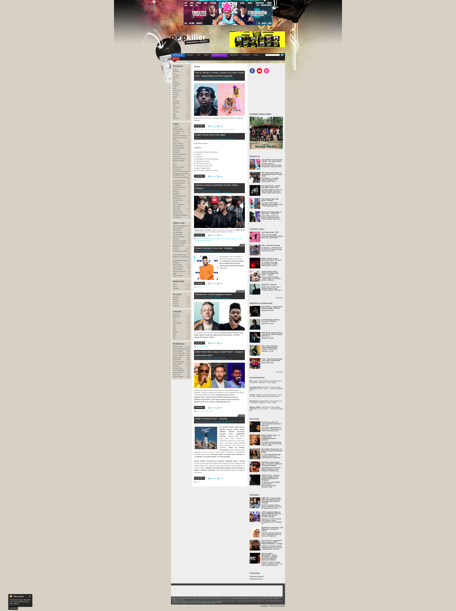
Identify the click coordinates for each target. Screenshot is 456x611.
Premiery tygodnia (179, 183)
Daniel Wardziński (179, 353)
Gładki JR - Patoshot (269, 285)
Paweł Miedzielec (178, 362)
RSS (280, 62)
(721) (188, 370)
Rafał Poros (176, 374)
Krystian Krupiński (179, 355)
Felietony (176, 71)
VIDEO (256, 55)
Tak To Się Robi (178, 200)
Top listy (175, 112)
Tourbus (175, 202)
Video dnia (176, 209)
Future (206, 411)
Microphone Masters (179, 241)
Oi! (174, 163)
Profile (175, 97)
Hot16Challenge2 (178, 148)
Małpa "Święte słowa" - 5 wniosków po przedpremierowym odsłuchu (270, 437)
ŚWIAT (206, 55)
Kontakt (263, 62)
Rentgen (175, 191)
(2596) (188, 353)
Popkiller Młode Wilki (179, 260)
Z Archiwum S (177, 217)
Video (175, 116)
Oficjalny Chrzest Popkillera (178, 246)
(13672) (187, 346)
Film (174, 73)
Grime (175, 321)
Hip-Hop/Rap (177, 323)
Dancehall (176, 314)
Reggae (175, 331)
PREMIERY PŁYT (219, 55)
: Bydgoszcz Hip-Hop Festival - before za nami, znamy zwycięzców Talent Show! (266, 395)
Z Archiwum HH (178, 213)
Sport (174, 105)
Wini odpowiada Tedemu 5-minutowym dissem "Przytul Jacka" (271, 174)
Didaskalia (176, 133)
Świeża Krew (177, 198)
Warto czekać (177, 211)
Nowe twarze (177, 90)
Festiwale (176, 297)
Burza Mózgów (178, 228)
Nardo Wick (208, 129)
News (175, 88)
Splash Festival (178, 267)
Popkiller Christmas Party (181, 257)
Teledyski (176, 288)
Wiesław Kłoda (178, 368)
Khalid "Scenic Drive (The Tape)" (210, 135)
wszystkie (279, 298)
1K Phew (227, 129)
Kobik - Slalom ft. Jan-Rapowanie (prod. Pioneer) (271, 259)
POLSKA (190, 55)
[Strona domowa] (190, 39)
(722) (188, 368)
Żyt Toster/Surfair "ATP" (270, 232)
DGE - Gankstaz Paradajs (270, 245)
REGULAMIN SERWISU (178, 603)
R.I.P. (174, 99)
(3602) (188, 349)
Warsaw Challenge (179, 271)
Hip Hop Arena (177, 232)
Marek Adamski (178, 351)
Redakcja (176, 366)
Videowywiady (177, 269)
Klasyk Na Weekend (179, 154)
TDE (223, 238)
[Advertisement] (267, 94)
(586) (188, 376)
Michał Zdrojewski (179, 370)
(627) (188, 372)
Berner (218, 129)
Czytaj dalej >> (199, 125)
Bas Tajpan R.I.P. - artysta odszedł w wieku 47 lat (270, 186)
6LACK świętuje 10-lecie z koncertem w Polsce (270, 320)
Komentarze (177, 84)
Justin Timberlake (199, 240)
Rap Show (176, 189)
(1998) (188, 355)
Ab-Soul (211, 238)
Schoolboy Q (217, 238)
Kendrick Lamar (201, 238)
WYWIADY (246, 55)
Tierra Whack (200, 129)
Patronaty (254, 62)
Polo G (214, 129)
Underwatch (177, 206)
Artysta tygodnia (178, 129)
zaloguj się (191, 62)
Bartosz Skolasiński (179, 349)
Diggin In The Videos (179, 135)
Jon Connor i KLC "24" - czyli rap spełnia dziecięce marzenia (271, 423)
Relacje (175, 304)
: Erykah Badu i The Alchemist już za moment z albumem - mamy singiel (265, 381)
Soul (174, 336)
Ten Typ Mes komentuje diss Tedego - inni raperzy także (271, 160)
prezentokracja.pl (257, 576)
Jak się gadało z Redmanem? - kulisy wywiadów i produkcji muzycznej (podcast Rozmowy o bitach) (269, 557)
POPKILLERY (178, 55)
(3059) (188, 351)
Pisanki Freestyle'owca (180, 171)
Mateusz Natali (178, 347)
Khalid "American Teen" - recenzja (211, 418)
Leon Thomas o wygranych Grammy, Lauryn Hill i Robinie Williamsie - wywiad (271, 542)
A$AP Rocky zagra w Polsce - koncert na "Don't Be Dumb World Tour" (271, 334)
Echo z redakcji (178, 143)
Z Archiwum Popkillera (180, 215)
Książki (175, 86)
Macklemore (200, 346)
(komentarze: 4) (227, 359)
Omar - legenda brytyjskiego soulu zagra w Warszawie (271, 359)
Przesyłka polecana (179, 187)
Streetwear (176, 107)
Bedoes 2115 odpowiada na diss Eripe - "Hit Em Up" (271, 212)
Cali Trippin (176, 230)
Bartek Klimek (218, 252)
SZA (207, 238)
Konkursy (176, 239)
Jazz (174, 325)
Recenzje (176, 103)
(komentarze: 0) (230, 138)
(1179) (188, 361)
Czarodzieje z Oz (178, 131)
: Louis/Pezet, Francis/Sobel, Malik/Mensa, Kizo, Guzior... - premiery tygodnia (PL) (266, 388)
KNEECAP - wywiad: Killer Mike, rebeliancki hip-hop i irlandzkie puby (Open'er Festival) (271, 500)
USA (198, 55)
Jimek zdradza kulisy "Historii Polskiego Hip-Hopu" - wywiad (270, 273)
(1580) (188, 357)
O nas (245, 62)
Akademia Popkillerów (180, 226)
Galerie (175, 286)
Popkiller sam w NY (179, 181)
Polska (175, 92)
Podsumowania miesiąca (181, 177)
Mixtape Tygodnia (178, 161)
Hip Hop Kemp (177, 234)
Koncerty (176, 301)
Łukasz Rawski (178, 372)
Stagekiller (176, 194)
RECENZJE (234, 55)
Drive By (175, 141)
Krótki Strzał (177, 156)
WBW (174, 273)
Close (30, 596)
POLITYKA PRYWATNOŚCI (194, 603)
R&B (174, 329)
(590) (188, 374)
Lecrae (222, 129)
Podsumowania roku (179, 255)
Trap (174, 338)
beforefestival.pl (256, 579)
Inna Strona (176, 150)
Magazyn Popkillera (179, 158)
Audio (175, 284)
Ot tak (175, 165)
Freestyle (176, 75)
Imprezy (175, 299)
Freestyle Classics (179, 146)
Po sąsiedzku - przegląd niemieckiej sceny (180, 174)
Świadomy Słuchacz (179, 196)
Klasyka (175, 82)
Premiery (176, 95)
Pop (174, 327)
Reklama (272, 62)
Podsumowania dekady (180, 251)
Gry (174, 80)
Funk (174, 319)
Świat (174, 110)
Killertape (176, 152)
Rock (174, 334)
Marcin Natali (177, 357)
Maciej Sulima (177, 364)
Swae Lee (234, 238)
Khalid (232, 129)
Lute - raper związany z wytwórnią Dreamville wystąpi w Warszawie (269, 347)
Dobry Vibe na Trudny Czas (180, 138)
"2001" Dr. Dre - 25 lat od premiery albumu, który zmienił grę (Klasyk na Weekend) (270, 477)
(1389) (188, 359)
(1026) (188, 364)
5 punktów (176, 127)
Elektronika (176, 317)
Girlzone (175, 77)
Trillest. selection (178, 204)
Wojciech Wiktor (178, 377)
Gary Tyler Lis (218, 192)
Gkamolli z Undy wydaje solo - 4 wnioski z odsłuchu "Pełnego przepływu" (271, 463)
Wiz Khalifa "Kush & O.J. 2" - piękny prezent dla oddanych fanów (272, 450)
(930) (188, 366)
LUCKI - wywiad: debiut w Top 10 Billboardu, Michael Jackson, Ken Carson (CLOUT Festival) (271, 514)
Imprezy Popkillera (179, 237)
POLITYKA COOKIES (210, 603)
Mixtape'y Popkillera (179, 243)
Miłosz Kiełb (177, 359)
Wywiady (176, 118)
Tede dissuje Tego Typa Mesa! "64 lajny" (270, 199)
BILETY (175, 58)
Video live (176, 306)
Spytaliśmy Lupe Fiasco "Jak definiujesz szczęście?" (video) (272, 529)
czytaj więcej (13, 608)
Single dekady (177, 265)
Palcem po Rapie (178, 167)
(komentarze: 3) (230, 79)
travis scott (228, 238)
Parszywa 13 (177, 169)
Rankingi (176, 101)
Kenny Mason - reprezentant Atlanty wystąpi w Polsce (271, 307)
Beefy (175, 69)
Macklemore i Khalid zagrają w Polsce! (213, 294)
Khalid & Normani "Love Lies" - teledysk (214, 248)
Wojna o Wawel (178, 275)
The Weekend (208, 240)
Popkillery (176, 263)
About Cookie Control (10, 596)
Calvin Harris (200, 411)
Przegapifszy (177, 185)
